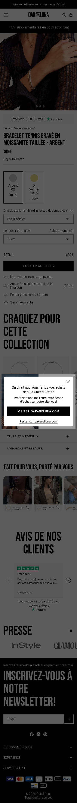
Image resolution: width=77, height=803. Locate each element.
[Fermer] (68, 381)
